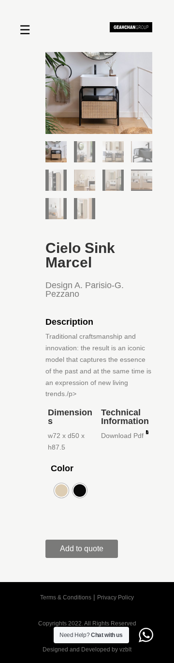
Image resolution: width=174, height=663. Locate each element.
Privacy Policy (115, 597)
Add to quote (81, 548)
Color (62, 468)
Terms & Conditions (65, 597)
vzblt (125, 649)
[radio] (61, 490)
